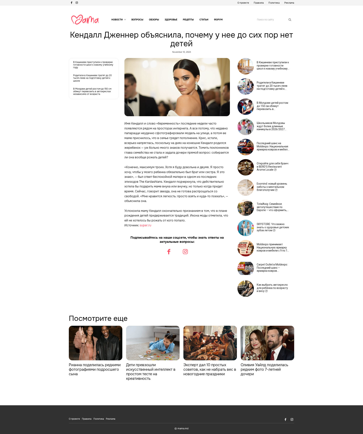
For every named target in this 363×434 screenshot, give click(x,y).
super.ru (145, 225)
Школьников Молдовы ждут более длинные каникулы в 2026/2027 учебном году (271, 126)
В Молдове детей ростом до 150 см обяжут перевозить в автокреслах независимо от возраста (92, 91)
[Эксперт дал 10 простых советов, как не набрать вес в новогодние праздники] (210, 343)
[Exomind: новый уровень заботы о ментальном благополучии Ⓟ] (245, 187)
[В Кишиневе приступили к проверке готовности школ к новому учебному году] (245, 66)
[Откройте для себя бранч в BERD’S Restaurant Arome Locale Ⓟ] (245, 167)
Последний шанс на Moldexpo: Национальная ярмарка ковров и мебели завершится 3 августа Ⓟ (273, 146)
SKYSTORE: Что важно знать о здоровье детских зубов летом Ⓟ (273, 227)
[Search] (290, 20)
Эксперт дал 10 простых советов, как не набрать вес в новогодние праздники (209, 369)
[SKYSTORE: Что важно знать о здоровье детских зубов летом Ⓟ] (245, 228)
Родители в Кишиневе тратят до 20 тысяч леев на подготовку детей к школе (92, 78)
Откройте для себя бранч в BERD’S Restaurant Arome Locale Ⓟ (272, 166)
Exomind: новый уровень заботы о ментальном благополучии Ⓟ (272, 187)
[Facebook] (71, 2)
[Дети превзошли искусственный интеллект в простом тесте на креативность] (153, 343)
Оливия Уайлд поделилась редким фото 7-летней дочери (264, 369)
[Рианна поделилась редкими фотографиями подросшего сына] (95, 343)
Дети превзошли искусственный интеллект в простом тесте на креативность (150, 372)
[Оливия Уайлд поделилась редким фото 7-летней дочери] (267, 343)
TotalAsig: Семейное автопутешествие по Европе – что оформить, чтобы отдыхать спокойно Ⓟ (273, 207)
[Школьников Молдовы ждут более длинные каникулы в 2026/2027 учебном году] (245, 127)
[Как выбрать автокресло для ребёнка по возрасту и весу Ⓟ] (245, 288)
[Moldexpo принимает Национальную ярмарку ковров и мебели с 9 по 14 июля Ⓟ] (245, 248)
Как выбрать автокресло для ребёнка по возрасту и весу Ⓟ (272, 288)
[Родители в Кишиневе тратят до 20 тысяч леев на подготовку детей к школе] (245, 86)
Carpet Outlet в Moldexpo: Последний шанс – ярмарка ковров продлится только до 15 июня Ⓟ (272, 267)
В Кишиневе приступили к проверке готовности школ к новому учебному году (93, 65)
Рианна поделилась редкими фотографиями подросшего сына (95, 369)
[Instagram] (76, 2)
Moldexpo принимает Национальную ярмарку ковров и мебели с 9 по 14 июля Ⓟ (273, 247)
